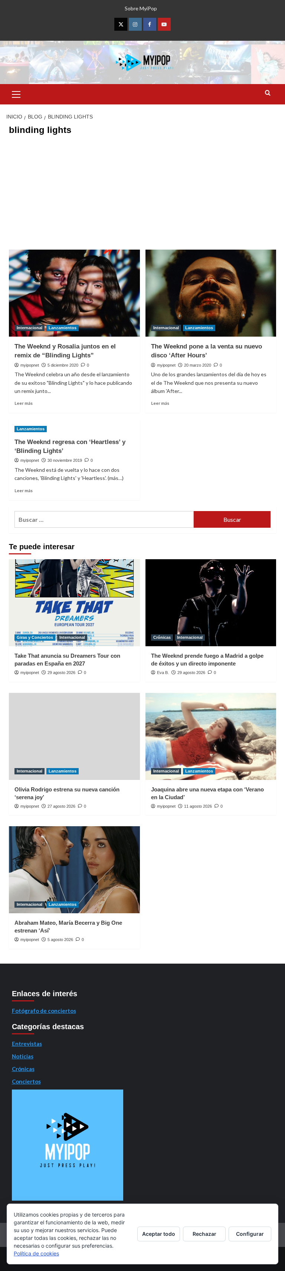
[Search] (267, 93)
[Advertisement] (142, 194)
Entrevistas (27, 1043)
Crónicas (162, 637)
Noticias (22, 1056)
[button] (16, 93)
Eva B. (163, 672)
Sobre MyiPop (141, 8)
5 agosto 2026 (60, 939)
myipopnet (29, 365)
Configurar (250, 1234)
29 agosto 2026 (61, 672)
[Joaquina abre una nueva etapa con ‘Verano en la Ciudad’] (210, 736)
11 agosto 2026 (198, 806)
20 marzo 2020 (197, 365)
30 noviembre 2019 (65, 460)
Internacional (29, 328)
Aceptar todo (158, 1234)
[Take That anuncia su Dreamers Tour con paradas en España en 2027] (74, 602)
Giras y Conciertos (35, 637)
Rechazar (204, 1234)
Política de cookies (36, 1253)
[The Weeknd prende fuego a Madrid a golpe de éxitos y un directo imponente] (210, 602)
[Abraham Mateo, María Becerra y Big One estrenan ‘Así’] (74, 869)
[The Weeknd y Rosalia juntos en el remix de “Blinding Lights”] (74, 293)
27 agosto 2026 (61, 806)
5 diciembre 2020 (63, 365)
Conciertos (26, 1081)
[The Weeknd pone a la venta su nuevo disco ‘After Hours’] (210, 293)
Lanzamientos (62, 328)
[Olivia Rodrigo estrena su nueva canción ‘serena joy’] (74, 736)
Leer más (23, 403)
